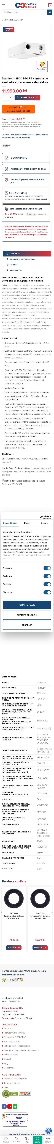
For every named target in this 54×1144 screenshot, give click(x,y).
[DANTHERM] (6, 145)
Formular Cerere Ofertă (14, 1033)
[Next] (52, 917)
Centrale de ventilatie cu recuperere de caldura (29, 135)
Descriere (14, 254)
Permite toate (27, 605)
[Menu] (3, 5)
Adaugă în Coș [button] (14, 947)
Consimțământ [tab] (10, 523)
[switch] (47, 576)
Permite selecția (27, 615)
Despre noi (9, 1028)
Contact (7, 1059)
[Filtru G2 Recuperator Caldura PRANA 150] (40, 898)
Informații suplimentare (22, 259)
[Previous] (2, 917)
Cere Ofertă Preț (18, 193)
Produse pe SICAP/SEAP (15, 1037)
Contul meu (9, 1068)
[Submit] (49, 12)
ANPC (6, 1087)
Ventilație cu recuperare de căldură (16, 137)
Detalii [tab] (27, 523)
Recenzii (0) (15, 270)
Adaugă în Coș (29, 98)
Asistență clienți (11, 1055)
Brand (13, 265)
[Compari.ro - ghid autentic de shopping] (16, 1094)
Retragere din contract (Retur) (17, 1046)
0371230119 (14, 1001)
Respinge (27, 625)
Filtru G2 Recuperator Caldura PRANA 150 (40, 916)
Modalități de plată (12, 1042)
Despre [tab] (44, 523)
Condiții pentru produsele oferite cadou (21, 1050)
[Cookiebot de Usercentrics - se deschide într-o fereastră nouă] (39, 516)
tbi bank (9, 217)
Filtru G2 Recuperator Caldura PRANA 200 (14, 916)
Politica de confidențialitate (15, 1079)
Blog (6, 1063)
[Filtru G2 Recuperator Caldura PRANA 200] (14, 898)
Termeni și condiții (12, 1083)
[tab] (27, 253)
